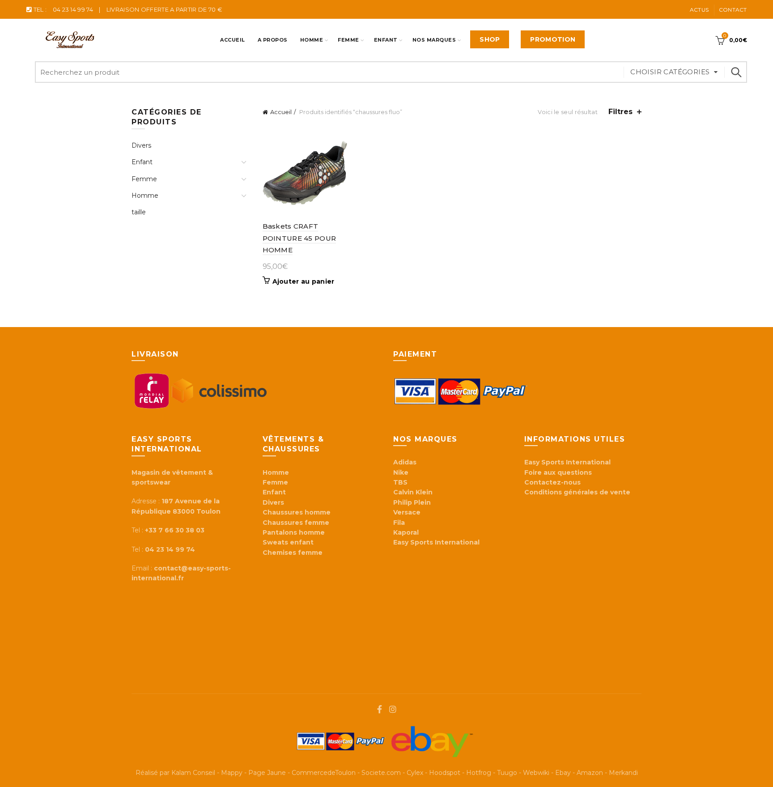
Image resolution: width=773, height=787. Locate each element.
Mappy (231, 773)
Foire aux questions (559, 472)
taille (139, 212)
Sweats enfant (288, 542)
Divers (141, 145)
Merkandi (623, 773)
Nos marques (434, 40)
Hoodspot (444, 773)
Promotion (552, 39)
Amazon (590, 773)
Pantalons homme (294, 532)
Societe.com (381, 773)
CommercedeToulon (324, 773)
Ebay (563, 773)
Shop (490, 39)
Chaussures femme (296, 523)
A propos (273, 40)
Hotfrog (478, 773)
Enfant (386, 40)
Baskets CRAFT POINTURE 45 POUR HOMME (299, 238)
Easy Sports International (567, 462)
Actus (699, 9)
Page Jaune (267, 773)
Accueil (232, 40)
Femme (348, 40)
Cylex (415, 773)
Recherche (736, 72)
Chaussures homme (297, 512)
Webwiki (536, 773)
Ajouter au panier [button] (303, 281)
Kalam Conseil (193, 773)
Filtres (620, 111)
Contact (733, 9)
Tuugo (507, 773)
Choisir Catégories (669, 72)
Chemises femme (293, 553)
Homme (311, 40)
